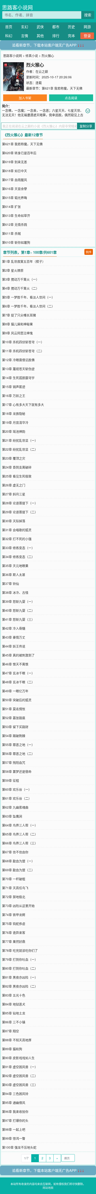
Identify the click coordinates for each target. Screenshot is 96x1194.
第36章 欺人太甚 (13, 574)
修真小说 (31, 55)
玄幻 (24, 26)
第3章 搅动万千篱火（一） (20, 279)
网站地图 (48, 1188)
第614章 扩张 (11, 206)
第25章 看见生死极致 (16, 476)
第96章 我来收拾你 (15, 1111)
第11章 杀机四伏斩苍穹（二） (23, 351)
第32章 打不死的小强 (16, 538)
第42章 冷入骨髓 (13, 628)
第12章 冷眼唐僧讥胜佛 (18, 360)
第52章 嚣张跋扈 (13, 717)
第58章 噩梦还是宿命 (16, 771)
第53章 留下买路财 (15, 726)
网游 (87, 26)
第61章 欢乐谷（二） (16, 798)
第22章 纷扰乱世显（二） (20, 449)
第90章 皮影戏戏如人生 (18, 1058)
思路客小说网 (17, 7)
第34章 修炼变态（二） (18, 556)
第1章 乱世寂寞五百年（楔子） (23, 261)
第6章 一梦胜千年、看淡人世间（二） (28, 306)
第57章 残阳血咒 (13, 762)
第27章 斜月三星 (13, 494)
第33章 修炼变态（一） (18, 547)
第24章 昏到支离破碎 (16, 467)
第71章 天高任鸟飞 (15, 887)
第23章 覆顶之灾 (13, 458)
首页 (8, 26)
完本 (71, 35)
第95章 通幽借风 (13, 1102)
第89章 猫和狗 (12, 1049)
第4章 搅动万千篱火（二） (20, 288)
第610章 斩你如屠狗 (16, 242)
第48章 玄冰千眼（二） (18, 682)
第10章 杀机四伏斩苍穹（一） (23, 342)
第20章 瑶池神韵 (13, 431)
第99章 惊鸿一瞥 (13, 1138)
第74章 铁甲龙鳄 (13, 914)
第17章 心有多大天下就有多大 (23, 404)
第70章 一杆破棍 (13, 879)
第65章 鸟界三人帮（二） (20, 834)
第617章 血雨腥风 (14, 179)
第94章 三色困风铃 (15, 1093)
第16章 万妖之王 (13, 395)
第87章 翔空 (10, 1031)
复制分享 (86, 126)
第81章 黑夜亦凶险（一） (20, 977)
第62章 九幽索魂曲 (15, 807)
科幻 (8, 35)
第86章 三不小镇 (13, 1022)
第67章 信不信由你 (15, 852)
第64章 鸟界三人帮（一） (20, 825)
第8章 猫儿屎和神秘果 (17, 324)
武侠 (40, 26)
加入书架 (25, 98)
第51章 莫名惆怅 (13, 709)
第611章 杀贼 (11, 233)
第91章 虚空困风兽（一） (20, 1066)
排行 (55, 35)
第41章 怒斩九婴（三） (18, 619)
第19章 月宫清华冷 (15, 422)
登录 (87, 35)
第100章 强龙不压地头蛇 (19, 1147)
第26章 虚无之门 (13, 485)
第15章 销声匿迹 (13, 386)
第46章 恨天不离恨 (15, 664)
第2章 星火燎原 (12, 270)
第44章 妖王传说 (13, 646)
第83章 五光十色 (13, 995)
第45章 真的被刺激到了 (18, 655)
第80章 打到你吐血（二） (20, 968)
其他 (40, 35)
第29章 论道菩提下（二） (20, 512)
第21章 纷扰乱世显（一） (20, 440)
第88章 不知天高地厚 (16, 1040)
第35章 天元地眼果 (15, 565)
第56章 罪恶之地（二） (18, 753)
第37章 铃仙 (10, 583)
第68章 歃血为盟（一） (18, 861)
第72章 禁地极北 (13, 896)
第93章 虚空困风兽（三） (20, 1084)
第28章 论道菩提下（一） (20, 503)
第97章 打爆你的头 (15, 1120)
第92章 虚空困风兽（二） (20, 1075)
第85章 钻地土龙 (13, 1013)
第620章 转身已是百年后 (19, 153)
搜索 (87, 14)
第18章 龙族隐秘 (13, 413)
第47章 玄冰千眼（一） (18, 673)
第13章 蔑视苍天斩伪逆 (18, 368)
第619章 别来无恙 (14, 162)
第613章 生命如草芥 (16, 215)
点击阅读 (71, 98)
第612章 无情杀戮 (14, 224)
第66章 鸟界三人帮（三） (20, 843)
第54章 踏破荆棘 (13, 735)
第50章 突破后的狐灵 (16, 700)
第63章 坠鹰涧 (12, 816)
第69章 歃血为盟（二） (18, 870)
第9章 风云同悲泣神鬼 (17, 333)
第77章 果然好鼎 (13, 941)
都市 (55, 26)
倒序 (89, 252)
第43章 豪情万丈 (13, 637)
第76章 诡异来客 (13, 932)
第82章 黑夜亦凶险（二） (20, 986)
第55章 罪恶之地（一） (18, 744)
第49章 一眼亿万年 (15, 691)
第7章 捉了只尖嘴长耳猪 (19, 315)
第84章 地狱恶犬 (13, 1004)
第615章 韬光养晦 (14, 197)
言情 (24, 35)
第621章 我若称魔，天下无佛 (62, 88)
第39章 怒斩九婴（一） (18, 601)
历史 (71, 26)
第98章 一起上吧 (13, 1129)
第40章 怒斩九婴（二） (18, 610)
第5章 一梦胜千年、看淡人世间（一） (28, 297)
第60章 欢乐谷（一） (16, 789)
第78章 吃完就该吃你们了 (20, 950)
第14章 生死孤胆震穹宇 (18, 377)
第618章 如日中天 (14, 170)
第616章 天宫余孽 (14, 188)
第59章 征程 (10, 780)
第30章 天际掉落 (13, 521)
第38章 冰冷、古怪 (15, 592)
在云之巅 (41, 71)
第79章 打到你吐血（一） (20, 959)
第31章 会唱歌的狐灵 (16, 530)
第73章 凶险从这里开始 (18, 905)
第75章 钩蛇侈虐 (13, 923)
